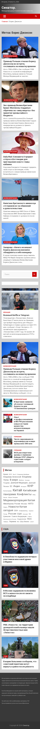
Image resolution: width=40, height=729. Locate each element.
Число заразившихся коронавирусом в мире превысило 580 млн (24, 441)
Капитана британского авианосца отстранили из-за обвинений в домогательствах (19, 206)
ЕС (11, 486)
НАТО (30, 503)
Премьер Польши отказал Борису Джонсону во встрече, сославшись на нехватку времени (19, 64)
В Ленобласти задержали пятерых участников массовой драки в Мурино (20, 559)
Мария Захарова (13, 497)
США (19, 514)
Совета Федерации (19, 516)
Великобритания (10, 56)
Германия (17, 436)
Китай (17, 490)
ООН (16, 511)
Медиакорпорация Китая (19, 500)
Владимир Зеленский (12, 477)
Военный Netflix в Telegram (16, 315)
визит (32, 521)
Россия (12, 513)
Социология (21, 519)
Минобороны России (11, 504)
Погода (5, 514)
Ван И (14, 474)
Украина (12, 521)
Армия (5, 474)
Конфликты (24, 494)
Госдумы (6, 483)
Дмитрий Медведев (19, 483)
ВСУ (10, 474)
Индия (16, 486)
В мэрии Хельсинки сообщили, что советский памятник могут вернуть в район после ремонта (19, 664)
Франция (6, 312)
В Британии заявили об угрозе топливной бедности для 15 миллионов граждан (24, 405)
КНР (30, 486)
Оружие (31, 511)
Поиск (34, 274)
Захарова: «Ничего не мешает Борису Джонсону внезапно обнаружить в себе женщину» (17, 250)
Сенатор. (9, 7)
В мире (14, 479)
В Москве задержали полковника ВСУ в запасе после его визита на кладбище (19, 593)
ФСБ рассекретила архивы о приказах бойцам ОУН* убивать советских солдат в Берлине (24, 457)
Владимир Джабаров (23, 474)
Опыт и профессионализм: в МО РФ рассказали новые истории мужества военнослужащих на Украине (23, 424)
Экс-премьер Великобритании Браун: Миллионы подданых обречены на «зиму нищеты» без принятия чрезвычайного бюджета (19, 110)
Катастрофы (7, 491)
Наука (5, 507)
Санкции (25, 514)
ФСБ (18, 521)
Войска (21, 480)
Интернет (23, 486)
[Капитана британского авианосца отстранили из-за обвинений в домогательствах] (20, 189)
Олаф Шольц (23, 511)
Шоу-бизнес (24, 522)
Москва (24, 504)
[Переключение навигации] (5, 16)
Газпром (27, 480)
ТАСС (29, 519)
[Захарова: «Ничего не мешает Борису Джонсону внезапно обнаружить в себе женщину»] (20, 233)
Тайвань (5, 521)
